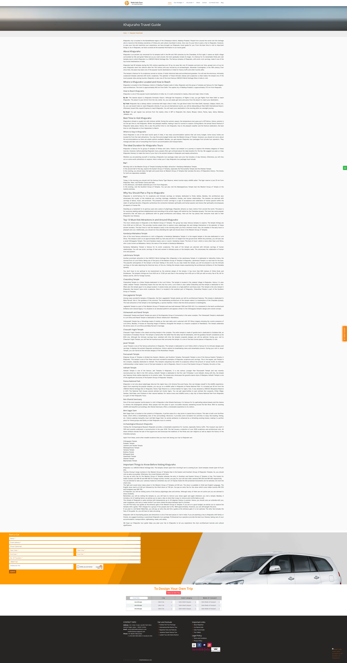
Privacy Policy (198, 640)
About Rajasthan (199, 624)
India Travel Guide (199, 629)
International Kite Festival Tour (168, 627)
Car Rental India (214, 2)
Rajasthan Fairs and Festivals (167, 629)
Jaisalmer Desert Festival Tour (168, 632)
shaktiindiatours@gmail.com (136, 631)
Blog (222, 2)
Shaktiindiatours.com (145, 660)
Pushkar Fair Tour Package (167, 624)
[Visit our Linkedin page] (204, 645)
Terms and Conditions (200, 638)
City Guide (189, 2)
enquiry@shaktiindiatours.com (137, 629)
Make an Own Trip (173, 593)
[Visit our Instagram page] (209, 645)
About (198, 2)
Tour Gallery (197, 632)
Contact (204, 2)
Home (170, 2)
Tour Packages (178, 2)
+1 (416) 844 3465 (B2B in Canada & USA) (140, 636)
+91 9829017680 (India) (135, 634)
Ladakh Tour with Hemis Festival (168, 635)
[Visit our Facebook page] (199, 645)
